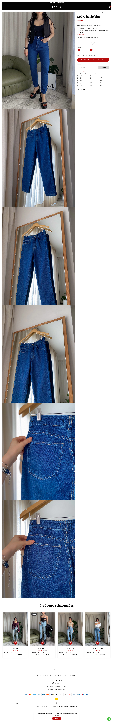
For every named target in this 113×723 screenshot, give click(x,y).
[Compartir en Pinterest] (84, 89)
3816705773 (58, 683)
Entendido (56, 718)
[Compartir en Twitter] (81, 89)
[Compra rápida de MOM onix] (15, 643)
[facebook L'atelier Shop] (59, 669)
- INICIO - (38, 675)
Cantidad (79, 47)
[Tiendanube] (56, 703)
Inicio (78, 13)
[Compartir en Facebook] (78, 89)
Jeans (90, 13)
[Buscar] (25, 7)
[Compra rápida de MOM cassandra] (97, 643)
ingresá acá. (59, 706)
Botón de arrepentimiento (70, 706)
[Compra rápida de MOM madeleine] (42, 643)
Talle (78, 41)
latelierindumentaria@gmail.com (58, 686)
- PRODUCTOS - (47, 675)
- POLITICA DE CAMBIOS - (70, 675)
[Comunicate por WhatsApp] (109, 719)
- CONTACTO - (57, 675)
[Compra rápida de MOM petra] (70, 643)
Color (95, 41)
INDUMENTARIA (84, 13)
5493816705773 (58, 680)
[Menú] (4, 7)
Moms (94, 13)
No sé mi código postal (82, 71)
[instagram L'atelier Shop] (54, 669)
